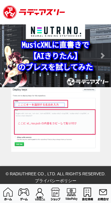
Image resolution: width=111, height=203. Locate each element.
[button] (8, 55)
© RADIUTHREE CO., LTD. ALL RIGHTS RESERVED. (56, 173)
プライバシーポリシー (55, 180)
